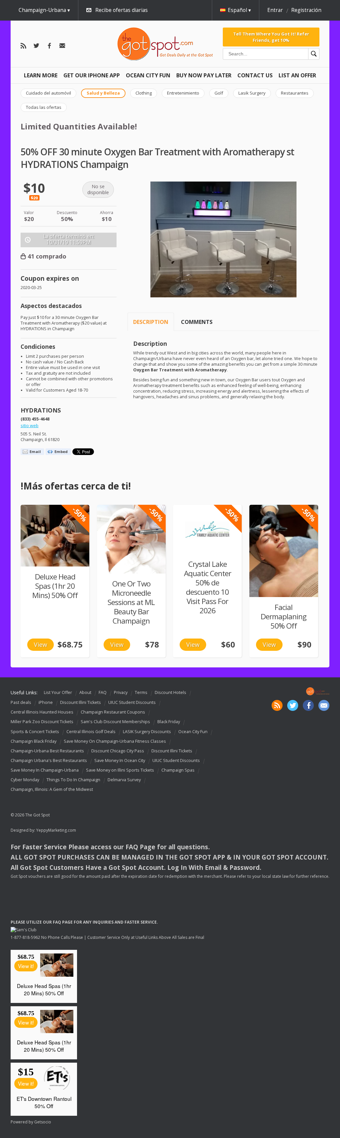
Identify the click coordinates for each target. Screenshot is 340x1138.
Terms (141, 692)
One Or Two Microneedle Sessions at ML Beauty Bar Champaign (131, 602)
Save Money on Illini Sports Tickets (120, 770)
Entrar (275, 10)
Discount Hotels (170, 692)
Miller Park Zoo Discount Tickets (42, 722)
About (85, 692)
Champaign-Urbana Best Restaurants (47, 751)
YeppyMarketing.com (56, 830)
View (40, 644)
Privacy (121, 692)
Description (150, 322)
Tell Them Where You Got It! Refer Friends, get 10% (271, 37)
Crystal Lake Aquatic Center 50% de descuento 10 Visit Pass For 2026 (207, 587)
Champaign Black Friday (33, 741)
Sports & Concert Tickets (35, 731)
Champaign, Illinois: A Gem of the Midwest (52, 789)
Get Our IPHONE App (91, 75)
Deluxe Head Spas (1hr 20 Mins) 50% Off (55, 585)
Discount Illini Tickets (80, 702)
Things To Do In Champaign (73, 780)
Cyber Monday (25, 780)
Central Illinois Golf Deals (91, 731)
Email (35, 451)
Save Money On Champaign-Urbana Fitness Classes (115, 741)
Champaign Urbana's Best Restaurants (49, 760)
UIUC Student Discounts (132, 702)
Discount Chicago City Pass (117, 751)
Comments (196, 322)
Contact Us (255, 75)
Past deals (21, 702)
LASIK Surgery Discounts (147, 731)
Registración (306, 10)
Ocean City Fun (148, 75)
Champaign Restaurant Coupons (113, 712)
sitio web (30, 425)
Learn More (40, 75)
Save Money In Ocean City (119, 760)
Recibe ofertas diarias (121, 10)
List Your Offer (58, 692)
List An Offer (297, 75)
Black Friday (168, 722)
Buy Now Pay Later (203, 75)
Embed (61, 451)
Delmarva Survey (124, 780)
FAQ (103, 692)
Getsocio (42, 1122)
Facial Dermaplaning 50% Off (283, 616)
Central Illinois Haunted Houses (42, 712)
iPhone (46, 702)
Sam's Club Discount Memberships (115, 722)
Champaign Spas (178, 770)
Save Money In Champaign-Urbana (45, 770)
